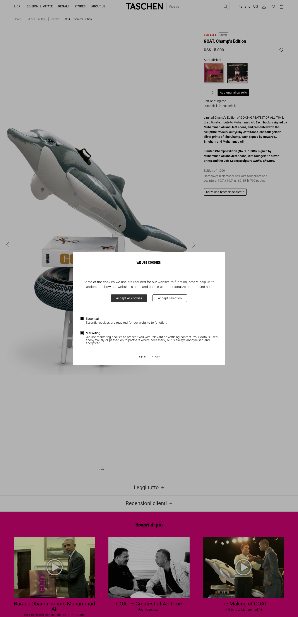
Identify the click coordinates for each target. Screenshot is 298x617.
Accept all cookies (129, 298)
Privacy (155, 357)
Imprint (142, 357)
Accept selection (170, 298)
